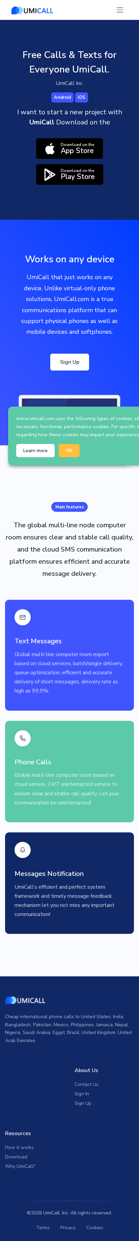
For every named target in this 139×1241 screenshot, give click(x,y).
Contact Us (87, 1084)
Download (16, 1157)
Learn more (35, 450)
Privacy (68, 1227)
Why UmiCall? (20, 1166)
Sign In (82, 1094)
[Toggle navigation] (120, 10)
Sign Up (69, 362)
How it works (19, 1147)
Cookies (94, 1227)
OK (69, 450)
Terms (43, 1227)
